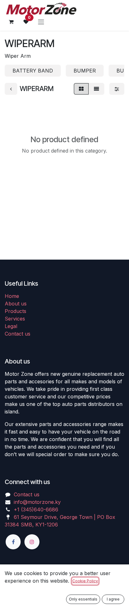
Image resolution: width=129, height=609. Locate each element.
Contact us (17, 334)
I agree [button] (113, 599)
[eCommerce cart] (11, 21)
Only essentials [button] (83, 599)
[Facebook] (13, 541)
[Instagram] (31, 541)
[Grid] (81, 89)
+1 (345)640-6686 (36, 509)
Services (15, 318)
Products (15, 311)
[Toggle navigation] (41, 21)
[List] (96, 89)
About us (16, 303)
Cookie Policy (85, 581)
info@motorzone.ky (37, 502)
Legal (11, 326)
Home (12, 296)
